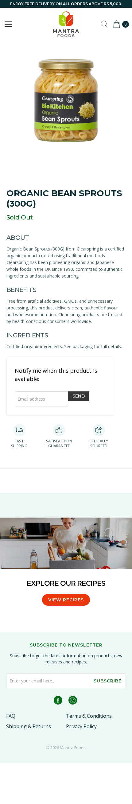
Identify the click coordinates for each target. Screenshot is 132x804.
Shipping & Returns (28, 726)
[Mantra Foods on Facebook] (58, 701)
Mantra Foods (73, 747)
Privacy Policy (81, 726)
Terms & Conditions (89, 716)
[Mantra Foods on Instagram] (72, 701)
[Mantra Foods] (66, 24)
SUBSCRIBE (108, 681)
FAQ (10, 716)
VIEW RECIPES (66, 600)
